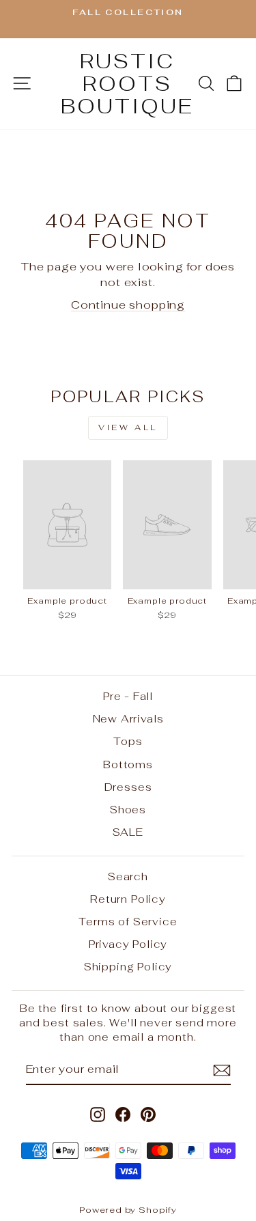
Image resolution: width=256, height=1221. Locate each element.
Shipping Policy (128, 966)
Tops (127, 741)
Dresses (128, 787)
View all (128, 427)
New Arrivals (128, 718)
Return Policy (128, 899)
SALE (128, 832)
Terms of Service (128, 921)
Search (128, 876)
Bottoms (128, 764)
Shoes (128, 809)
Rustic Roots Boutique (127, 84)
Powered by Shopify (128, 1210)
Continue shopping (128, 304)
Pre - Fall (128, 696)
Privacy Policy (128, 944)
